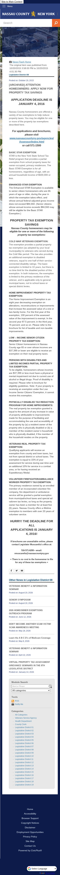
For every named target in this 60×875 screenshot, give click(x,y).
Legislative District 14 (24, 769)
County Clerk (20, 724)
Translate (50, 873)
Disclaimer (30, 827)
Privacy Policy (30, 836)
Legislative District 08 (24, 750)
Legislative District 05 (24, 740)
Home (30, 809)
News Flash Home (21, 62)
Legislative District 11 (24, 759)
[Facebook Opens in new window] (11, 571)
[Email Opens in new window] (22, 571)
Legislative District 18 (24, 782)
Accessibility (30, 813)
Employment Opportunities (30, 832)
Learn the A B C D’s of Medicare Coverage (29, 638)
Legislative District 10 (24, 756)
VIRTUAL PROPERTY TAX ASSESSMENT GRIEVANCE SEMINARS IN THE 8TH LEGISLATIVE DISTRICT (29, 665)
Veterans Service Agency (26, 718)
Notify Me (19, 704)
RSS (17, 701)
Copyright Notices (30, 823)
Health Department (23, 721)
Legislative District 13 (24, 766)
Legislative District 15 (24, 772)
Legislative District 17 (24, 778)
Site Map (30, 841)
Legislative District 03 (24, 734)
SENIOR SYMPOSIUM (20, 600)
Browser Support (30, 818)
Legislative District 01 (24, 727)
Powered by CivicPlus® (30, 850)
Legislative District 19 (24, 785)
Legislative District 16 (24, 775)
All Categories (21, 715)
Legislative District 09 (24, 753)
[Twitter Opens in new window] (16, 571)
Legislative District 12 (24, 762)
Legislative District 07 (24, 746)
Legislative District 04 (24, 737)
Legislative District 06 (24, 743)
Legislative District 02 (24, 731)
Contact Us (30, 846)
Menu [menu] (9, 6)
